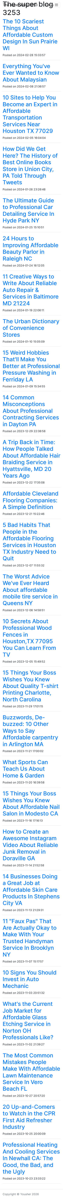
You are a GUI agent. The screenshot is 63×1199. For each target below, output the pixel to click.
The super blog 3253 (20, 5)
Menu (49, 5)
